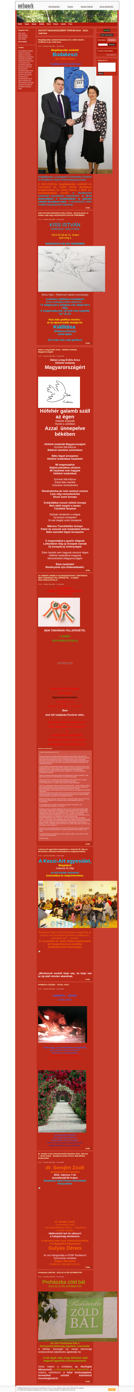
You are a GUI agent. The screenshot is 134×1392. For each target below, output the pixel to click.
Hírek (49, 24)
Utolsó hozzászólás (45, 748)
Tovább (88, 207)
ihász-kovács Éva (23, 76)
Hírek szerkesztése (107, 35)
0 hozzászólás (60, 46)
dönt (19, 68)
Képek (34, 24)
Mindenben (112, 40)
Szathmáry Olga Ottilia (49, 46)
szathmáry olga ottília (28, 82)
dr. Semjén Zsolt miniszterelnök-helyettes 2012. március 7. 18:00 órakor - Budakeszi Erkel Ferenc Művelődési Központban (63, 1156)
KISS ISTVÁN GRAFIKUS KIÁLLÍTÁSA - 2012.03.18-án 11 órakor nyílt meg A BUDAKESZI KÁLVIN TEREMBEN (63, 214)
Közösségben (102, 40)
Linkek (63, 24)
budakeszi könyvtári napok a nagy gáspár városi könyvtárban (25, 62)
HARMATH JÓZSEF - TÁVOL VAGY (53, 985)
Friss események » (111, 54)
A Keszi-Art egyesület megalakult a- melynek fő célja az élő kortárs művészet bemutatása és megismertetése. (63, 850)
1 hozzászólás (60, 584)
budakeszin (29, 64)
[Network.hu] (26, 7)
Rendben (112, 1389)
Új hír (107, 30)
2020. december (23, 35)
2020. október (22, 39)
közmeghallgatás (23, 78)
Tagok (27, 24)
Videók (41, 24)
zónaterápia (27, 86)
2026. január (21, 33)
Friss (70, 24)
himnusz (29, 74)
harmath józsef (22, 74)
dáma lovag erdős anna (25, 66)
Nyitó (20, 24)
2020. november (23, 37)
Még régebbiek (22, 41)
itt (74, 1390)
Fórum (55, 24)
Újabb (20, 88)
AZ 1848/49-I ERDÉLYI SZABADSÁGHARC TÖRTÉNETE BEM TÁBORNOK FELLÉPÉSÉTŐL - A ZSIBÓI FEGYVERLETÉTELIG (62, 578)
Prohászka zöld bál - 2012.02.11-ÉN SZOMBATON (60, 1272)
